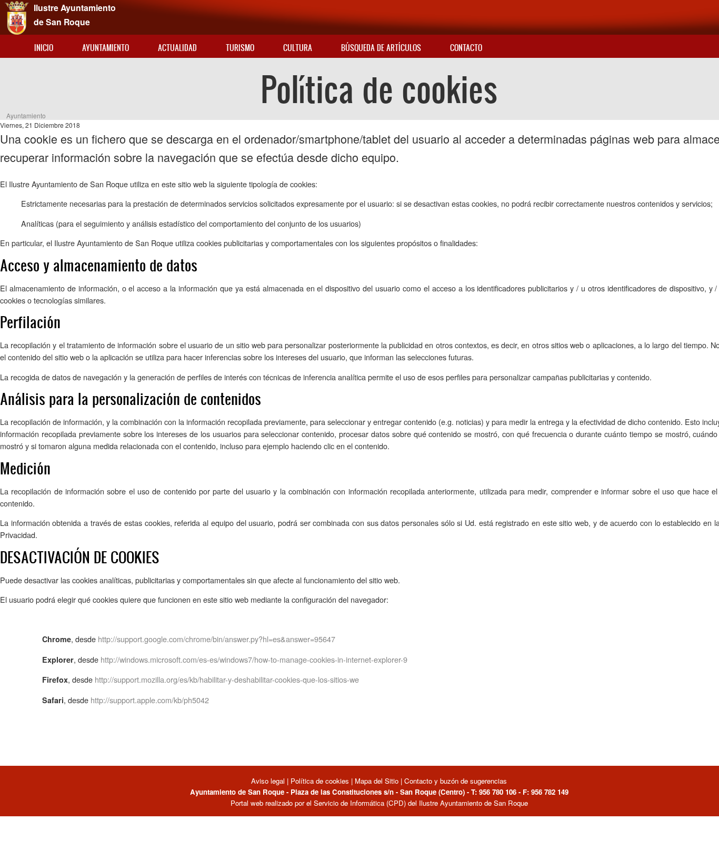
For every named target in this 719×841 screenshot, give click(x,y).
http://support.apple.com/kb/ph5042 (150, 699)
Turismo (240, 47)
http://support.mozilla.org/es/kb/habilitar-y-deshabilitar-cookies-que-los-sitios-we (227, 679)
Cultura (297, 47)
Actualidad (177, 47)
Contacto (466, 47)
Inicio (43, 47)
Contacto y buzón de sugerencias (455, 781)
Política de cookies (320, 781)
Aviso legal (269, 781)
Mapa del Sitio (376, 781)
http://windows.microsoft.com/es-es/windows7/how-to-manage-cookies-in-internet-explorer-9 (254, 659)
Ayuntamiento (105, 47)
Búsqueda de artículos (381, 47)
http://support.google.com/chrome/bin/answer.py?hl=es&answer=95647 (216, 638)
